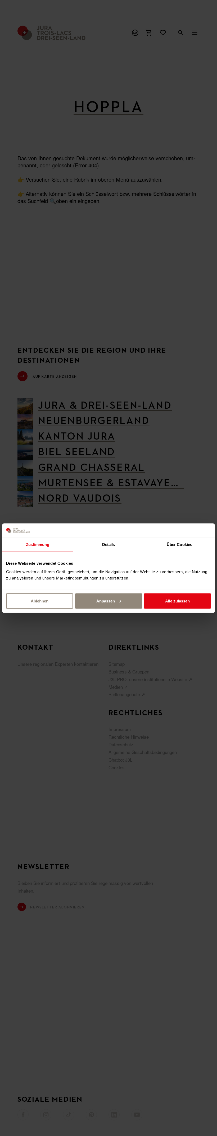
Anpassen (105, 600)
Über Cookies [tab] (179, 544)
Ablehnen (39, 600)
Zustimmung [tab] (37, 544)
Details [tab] (108, 544)
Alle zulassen (177, 600)
